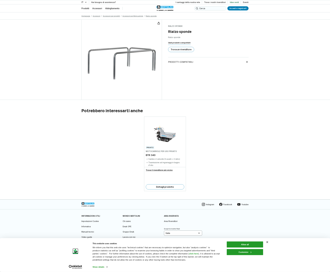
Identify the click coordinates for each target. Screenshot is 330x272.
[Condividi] (158, 23)
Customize (243, 252)
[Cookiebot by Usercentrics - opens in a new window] (75, 267)
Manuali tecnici (87, 232)
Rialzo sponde (151, 16)
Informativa (86, 226)
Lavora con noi (129, 237)
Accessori (96, 16)
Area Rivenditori (171, 221)
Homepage (85, 16)
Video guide (86, 237)
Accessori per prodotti (111, 16)
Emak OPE (127, 226)
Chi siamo (127, 221)
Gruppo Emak (128, 232)
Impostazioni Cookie (90, 221)
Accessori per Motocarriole (132, 16)
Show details (98, 267)
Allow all (245, 244)
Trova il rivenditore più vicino (159, 170)
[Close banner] (267, 242)
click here (193, 254)
